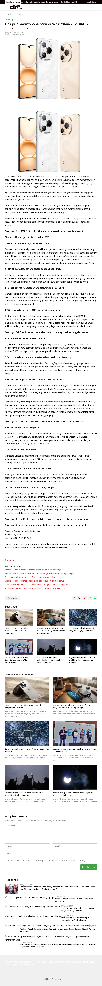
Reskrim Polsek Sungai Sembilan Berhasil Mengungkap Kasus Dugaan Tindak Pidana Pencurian (57, 930)
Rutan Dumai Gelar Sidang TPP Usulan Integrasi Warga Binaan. (77, 909)
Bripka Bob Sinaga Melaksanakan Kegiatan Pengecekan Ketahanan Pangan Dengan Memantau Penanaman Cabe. (57, 945)
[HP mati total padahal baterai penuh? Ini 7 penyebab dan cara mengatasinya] (51, 617)
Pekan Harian (58, 962)
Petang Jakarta (11, 962)
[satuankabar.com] (15, 7)
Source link (10, 560)
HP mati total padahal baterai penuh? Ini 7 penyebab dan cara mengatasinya (39, 573)
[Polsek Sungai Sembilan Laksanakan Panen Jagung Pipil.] (30, 897)
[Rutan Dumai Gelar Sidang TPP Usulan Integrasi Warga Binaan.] (33, 906)
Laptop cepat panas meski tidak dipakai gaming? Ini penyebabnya (34, 581)
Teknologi (9, 20)
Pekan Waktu (70, 962)
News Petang (82, 962)
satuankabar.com (16, 33)
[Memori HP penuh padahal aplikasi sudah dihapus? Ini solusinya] (19, 617)
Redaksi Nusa (46, 962)
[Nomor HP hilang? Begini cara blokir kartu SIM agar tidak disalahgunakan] (51, 647)
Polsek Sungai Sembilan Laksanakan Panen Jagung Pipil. (74, 900)
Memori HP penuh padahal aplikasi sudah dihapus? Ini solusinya (33, 570)
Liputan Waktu (16, 964)
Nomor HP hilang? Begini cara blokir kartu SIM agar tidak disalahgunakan (37, 584)
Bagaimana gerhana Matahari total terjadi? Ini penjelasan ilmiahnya (35, 588)
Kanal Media (34, 962)
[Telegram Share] (90, 598)
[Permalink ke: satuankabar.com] (7, 33)
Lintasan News (29, 964)
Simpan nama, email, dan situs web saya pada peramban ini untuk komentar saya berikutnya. (47, 860)
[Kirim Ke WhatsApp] (95, 598)
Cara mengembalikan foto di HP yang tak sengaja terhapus (31, 577)
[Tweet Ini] (79, 598)
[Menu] (6, 7)
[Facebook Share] (74, 598)
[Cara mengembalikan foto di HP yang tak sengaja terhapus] (83, 617)
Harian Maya (23, 962)
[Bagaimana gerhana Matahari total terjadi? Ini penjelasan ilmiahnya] (83, 647)
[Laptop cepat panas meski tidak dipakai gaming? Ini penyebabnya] (19, 647)
